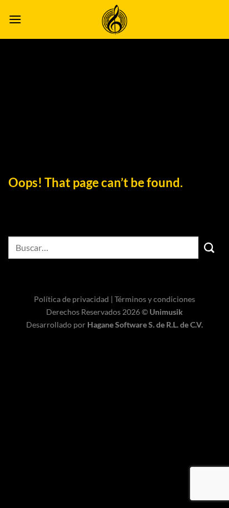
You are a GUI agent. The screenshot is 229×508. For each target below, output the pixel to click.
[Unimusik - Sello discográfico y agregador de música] (114, 19)
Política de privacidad (72, 299)
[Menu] (15, 19)
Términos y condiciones (154, 299)
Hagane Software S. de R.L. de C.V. (145, 324)
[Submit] (209, 247)
